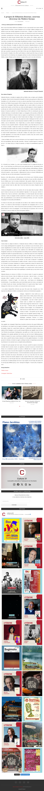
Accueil (2, 12)
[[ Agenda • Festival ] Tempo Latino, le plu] (32, 760)
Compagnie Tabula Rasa (6, 373)
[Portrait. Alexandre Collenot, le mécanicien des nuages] (32, 392)
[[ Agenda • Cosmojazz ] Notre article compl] (32, 658)
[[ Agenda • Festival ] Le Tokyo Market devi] (12, 530)
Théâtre (7, 12)
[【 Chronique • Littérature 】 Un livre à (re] (12, 683)
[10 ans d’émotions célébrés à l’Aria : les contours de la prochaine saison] (11, 392)
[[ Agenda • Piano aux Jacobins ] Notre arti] (12, 555)
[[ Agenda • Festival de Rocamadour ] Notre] (12, 709)
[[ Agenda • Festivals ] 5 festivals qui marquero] (12, 606)
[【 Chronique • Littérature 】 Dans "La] (32, 530)
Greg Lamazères (20, 21)
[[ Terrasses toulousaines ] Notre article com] (32, 734)
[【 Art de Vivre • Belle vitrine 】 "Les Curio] (12, 760)
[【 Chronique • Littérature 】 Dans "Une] (32, 632)
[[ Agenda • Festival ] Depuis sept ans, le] (32, 581)
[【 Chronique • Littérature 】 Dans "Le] (12, 734)
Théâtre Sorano (4, 370)
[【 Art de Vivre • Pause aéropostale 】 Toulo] (32, 683)
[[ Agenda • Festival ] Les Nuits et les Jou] (32, 709)
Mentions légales (16, 786)
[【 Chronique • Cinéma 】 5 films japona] (12, 581)
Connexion (21, 786)
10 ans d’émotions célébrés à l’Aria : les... (11, 401)
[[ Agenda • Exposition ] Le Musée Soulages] (12, 658)
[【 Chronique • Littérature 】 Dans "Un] (12, 632)
